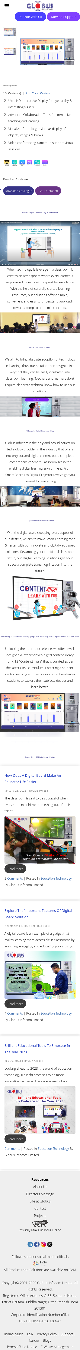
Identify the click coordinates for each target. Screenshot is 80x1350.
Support (67, 1334)
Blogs (47, 1340)
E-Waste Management (57, 1346)
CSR (30, 1334)
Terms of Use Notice (22, 1346)
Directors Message (40, 1194)
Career (34, 1340)
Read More (15, 869)
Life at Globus (40, 1201)
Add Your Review (38, 93)
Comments (15, 878)
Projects (40, 1215)
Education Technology (56, 878)
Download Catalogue (18, 191)
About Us (40, 1186)
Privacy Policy (47, 1334)
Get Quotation (48, 191)
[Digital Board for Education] (9, 32)
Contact (40, 1208)
